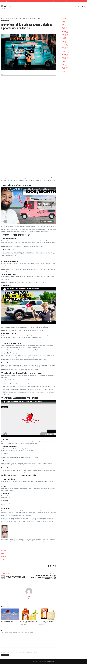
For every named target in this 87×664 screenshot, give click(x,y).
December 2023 (65, 52)
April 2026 (64, 24)
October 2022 (65, 71)
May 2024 (64, 51)
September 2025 (65, 34)
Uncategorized (8, 18)
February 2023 (65, 67)
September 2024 (65, 47)
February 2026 (65, 27)
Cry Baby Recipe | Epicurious (7, 621)
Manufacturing (4, 547)
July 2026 (64, 20)
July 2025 (64, 37)
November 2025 (65, 31)
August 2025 (64, 35)
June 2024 (64, 50)
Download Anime (5, 563)
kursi (29, 596)
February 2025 (65, 44)
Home (2, 18)
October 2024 (65, 45)
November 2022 (65, 70)
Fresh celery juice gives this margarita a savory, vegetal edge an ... (28, 622)
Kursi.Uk (6, 6)
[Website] (28, 598)
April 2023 (64, 64)
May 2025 (64, 40)
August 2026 (64, 18)
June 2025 (64, 38)
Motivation (3, 550)
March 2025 (64, 42)
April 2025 (64, 41)
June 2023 (64, 61)
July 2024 (64, 48)
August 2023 (64, 58)
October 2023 (65, 55)
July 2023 (64, 60)
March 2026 (64, 25)
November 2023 (65, 54)
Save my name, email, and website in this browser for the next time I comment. (21, 652)
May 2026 (64, 22)
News (2, 553)
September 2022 (65, 72)
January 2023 (64, 68)
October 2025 (65, 32)
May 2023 (64, 62)
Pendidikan (3, 556)
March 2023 (64, 65)
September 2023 (65, 57)
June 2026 (64, 21)
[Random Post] (81, 13)
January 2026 (65, 28)
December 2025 (65, 30)
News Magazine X (51, 661)
